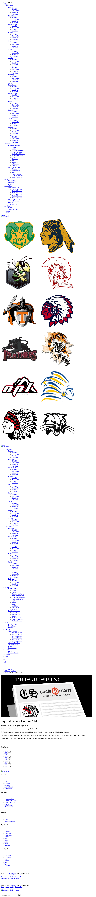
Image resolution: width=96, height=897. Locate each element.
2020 (6, 761)
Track (10, 66)
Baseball (11, 7)
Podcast (10, 184)
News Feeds (12, 182)
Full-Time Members (14, 145)
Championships (13, 187)
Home (6, 4)
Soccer (11, 49)
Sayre (13, 157)
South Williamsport (17, 176)
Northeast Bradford (17, 155)
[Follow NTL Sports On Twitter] (5, 661)
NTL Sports (8, 2)
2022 (6, 758)
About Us (8, 186)
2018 (6, 764)
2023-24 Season (17, 194)
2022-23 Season (17, 196)
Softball (11, 110)
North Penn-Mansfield (18, 154)
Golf (10, 41)
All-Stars (7, 206)
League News (12, 181)
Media (6, 179)
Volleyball (11, 135)
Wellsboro (15, 162)
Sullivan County (17, 177)
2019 (6, 763)
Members (7, 144)
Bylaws (10, 202)
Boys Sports (8, 5)
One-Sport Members (15, 167)
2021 (6, 759)
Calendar (7, 211)
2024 (6, 754)
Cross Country (13, 24)
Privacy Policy (10, 877)
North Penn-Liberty (18, 152)
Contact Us (7, 213)
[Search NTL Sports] (5, 663)
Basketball (12, 16)
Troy (13, 160)
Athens (14, 147)
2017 (6, 766)
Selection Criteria (13, 209)
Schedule (14, 9)
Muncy (14, 172)
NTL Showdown (17, 189)
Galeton (14, 169)
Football (11, 32)
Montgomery (16, 170)
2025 (6, 753)
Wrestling (11, 74)
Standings (15, 12)
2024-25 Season (17, 192)
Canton (14, 149)
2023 (6, 756)
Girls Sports (8, 83)
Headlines (15, 14)
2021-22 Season (17, 197)
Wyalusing (15, 165)
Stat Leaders (15, 11)
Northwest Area (16, 174)
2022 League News (10, 671)
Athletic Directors (13, 201)
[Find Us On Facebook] (5, 659)
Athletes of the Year (14, 199)
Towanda (15, 159)
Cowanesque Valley (18, 150)
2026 (6, 751)
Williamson (15, 164)
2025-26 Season (17, 191)
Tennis (10, 58)
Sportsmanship (12, 204)
